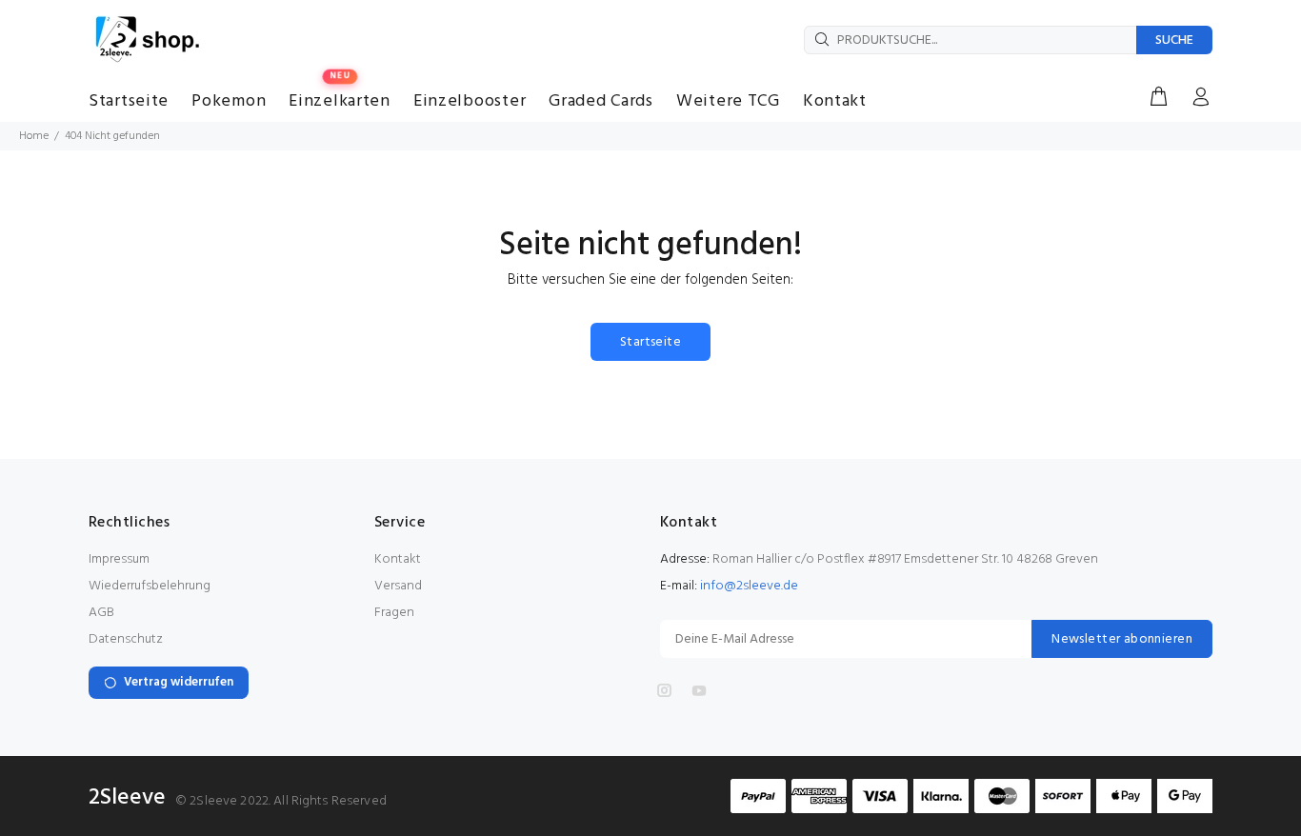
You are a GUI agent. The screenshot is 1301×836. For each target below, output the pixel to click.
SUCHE (1174, 40)
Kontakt (397, 559)
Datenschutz (126, 639)
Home (34, 136)
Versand (398, 586)
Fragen (394, 613)
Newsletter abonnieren (1121, 639)
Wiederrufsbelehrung (149, 586)
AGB (101, 613)
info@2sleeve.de (749, 586)
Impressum (119, 559)
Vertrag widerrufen (178, 682)
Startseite (650, 342)
